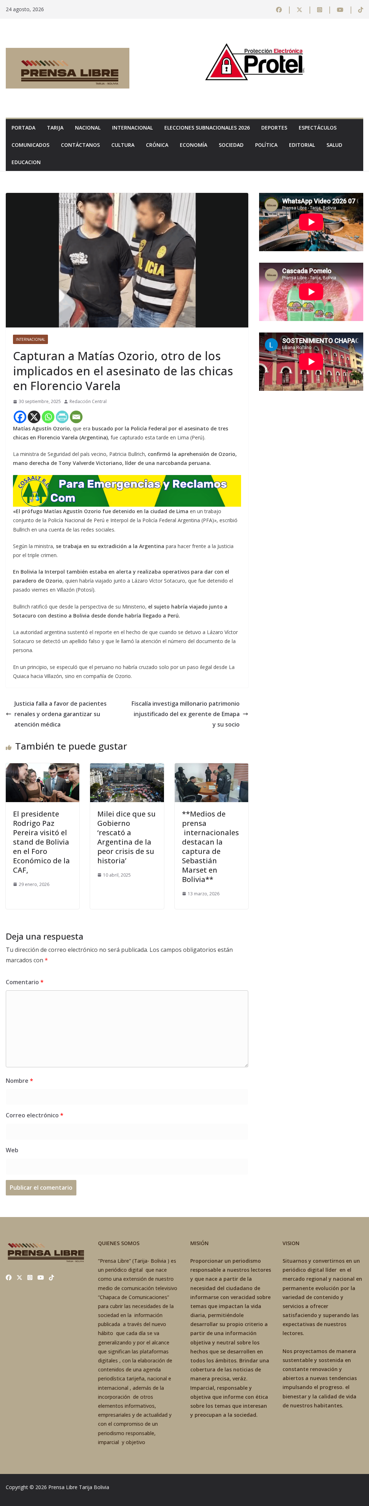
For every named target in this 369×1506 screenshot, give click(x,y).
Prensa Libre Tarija (70, 1487)
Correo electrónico (34, 1115)
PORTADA (23, 127)
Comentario (25, 982)
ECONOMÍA (193, 144)
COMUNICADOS (30, 144)
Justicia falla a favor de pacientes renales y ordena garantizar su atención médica (60, 714)
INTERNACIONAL (132, 127)
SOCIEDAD (231, 144)
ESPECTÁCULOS (318, 127)
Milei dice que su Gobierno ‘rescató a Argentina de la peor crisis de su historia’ (126, 837)
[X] (34, 417)
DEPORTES (274, 127)
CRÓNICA (157, 144)
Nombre (19, 1081)
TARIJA (55, 127)
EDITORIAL (302, 144)
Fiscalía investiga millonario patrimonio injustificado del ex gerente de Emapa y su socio (186, 714)
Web (12, 1150)
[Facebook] (20, 417)
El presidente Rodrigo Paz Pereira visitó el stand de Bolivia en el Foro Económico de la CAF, (41, 842)
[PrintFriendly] (62, 417)
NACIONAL (88, 127)
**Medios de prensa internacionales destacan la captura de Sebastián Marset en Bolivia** (210, 846)
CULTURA (122, 144)
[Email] (76, 417)
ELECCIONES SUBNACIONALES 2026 (207, 127)
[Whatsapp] (48, 417)
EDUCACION (26, 162)
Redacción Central (88, 401)
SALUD (334, 144)
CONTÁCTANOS (80, 144)
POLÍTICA (266, 144)
